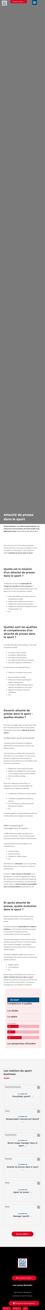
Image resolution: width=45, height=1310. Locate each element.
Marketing (14, 1134)
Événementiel (18, 1087)
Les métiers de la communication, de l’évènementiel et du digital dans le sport (22, 528)
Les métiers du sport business (26, 526)
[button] (34, 2)
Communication (8, 1087)
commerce (7, 1111)
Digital (13, 1087)
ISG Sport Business (10, 526)
